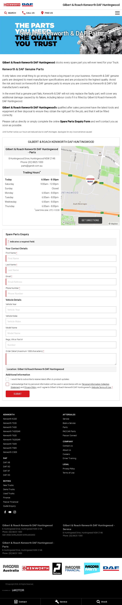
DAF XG (6, 475)
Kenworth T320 (10, 423)
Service (66, 418)
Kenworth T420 (10, 427)
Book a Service (69, 423)
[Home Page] (18, 5)
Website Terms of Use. (101, 387)
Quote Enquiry (9, 506)
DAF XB (6, 462)
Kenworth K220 (10, 418)
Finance (6, 497)
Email (9, 276)
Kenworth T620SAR (11, 439)
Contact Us (68, 445)
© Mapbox (113, 224)
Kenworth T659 (10, 444)
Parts (65, 427)
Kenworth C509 (10, 452)
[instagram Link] (15, 512)
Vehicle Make (11, 316)
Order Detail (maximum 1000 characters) (25, 351)
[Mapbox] (70, 222)
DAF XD (6, 466)
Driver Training (69, 458)
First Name (11, 253)
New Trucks (8, 485)
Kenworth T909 (10, 448)
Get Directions (90, 220)
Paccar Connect (70, 435)
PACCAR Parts (69, 431)
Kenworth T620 (10, 435)
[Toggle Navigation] (117, 13)
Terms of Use (68, 472)
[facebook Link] (5, 512)
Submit (18, 393)
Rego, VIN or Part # (14, 339)
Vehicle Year (11, 304)
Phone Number (13, 288)
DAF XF (6, 470)
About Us (67, 450)
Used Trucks (8, 493)
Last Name (11, 264)
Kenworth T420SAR (11, 431)
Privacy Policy (30, 387)
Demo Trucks (9, 489)
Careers (66, 454)
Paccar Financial (10, 502)
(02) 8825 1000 (35, 162)
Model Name (11, 327)
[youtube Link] (10, 512)
